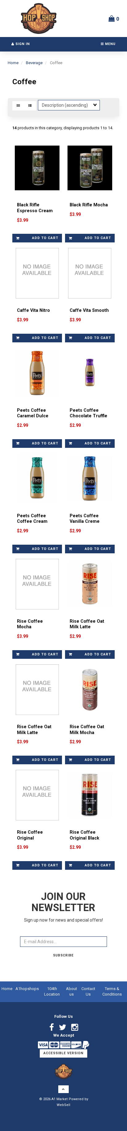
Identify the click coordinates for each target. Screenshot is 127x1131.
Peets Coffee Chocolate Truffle (88, 413)
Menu (110, 44)
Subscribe (63, 955)
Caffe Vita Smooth (89, 310)
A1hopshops (27, 988)
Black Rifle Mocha (89, 205)
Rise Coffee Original (30, 835)
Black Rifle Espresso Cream (35, 207)
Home (13, 62)
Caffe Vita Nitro (33, 310)
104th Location (52, 991)
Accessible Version (63, 1053)
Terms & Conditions (112, 991)
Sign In (22, 44)
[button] (114, 18)
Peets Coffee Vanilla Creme (85, 518)
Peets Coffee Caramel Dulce (32, 413)
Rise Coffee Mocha (30, 624)
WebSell (63, 1105)
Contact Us (88, 991)
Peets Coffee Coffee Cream (32, 518)
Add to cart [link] (45, 238)
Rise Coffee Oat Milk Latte (87, 624)
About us (71, 991)
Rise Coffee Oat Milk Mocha (87, 729)
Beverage (34, 62)
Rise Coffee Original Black (84, 835)
